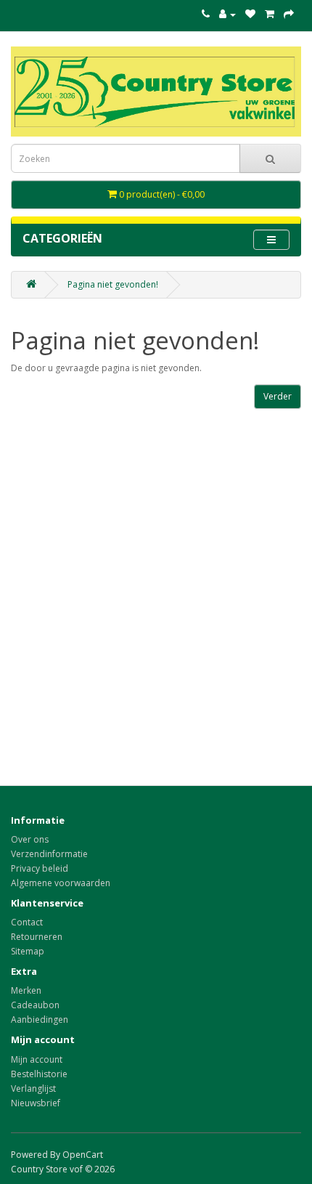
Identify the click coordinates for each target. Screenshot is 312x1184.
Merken (26, 990)
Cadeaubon (35, 1005)
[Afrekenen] (289, 14)
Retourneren (36, 936)
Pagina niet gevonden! (112, 284)
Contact (27, 922)
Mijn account (36, 1059)
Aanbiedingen (39, 1019)
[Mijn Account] (227, 14)
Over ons (30, 839)
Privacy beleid (39, 868)
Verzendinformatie (49, 854)
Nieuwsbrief (35, 1103)
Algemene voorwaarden (60, 883)
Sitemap (27, 951)
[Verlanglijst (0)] (250, 14)
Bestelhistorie (39, 1074)
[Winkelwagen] (269, 14)
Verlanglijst (33, 1088)
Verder (277, 396)
